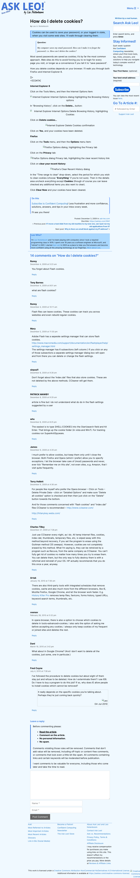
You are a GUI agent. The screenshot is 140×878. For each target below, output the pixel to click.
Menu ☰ (131, 8)
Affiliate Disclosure (95, 843)
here (120, 98)
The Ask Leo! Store (65, 834)
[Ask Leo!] (24, 8)
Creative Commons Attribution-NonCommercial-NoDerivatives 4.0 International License (91, 870)
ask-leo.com (105, 218)
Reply (34, 274)
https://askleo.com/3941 (100, 221)
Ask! (30, 824)
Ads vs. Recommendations (98, 834)
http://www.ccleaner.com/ (80, 507)
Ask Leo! (56, 245)
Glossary (32, 838)
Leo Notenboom (41, 240)
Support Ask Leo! (126, 114)
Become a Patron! (65, 824)
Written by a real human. (126, 18)
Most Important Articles (38, 831)
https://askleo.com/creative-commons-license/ (109, 873)
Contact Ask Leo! (94, 830)
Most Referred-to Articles (39, 828)
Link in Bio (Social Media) (39, 841)
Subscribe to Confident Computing (50, 203)
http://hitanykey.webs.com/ (46, 513)
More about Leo (93, 248)
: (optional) (125, 71)
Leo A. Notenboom (40, 26)
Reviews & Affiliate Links (100, 863)
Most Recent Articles (37, 834)
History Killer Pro (40, 595)
